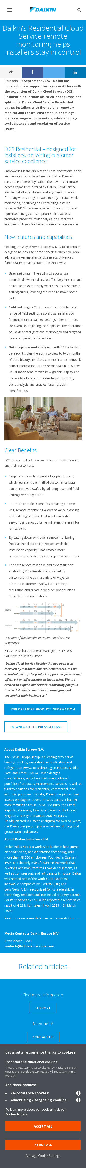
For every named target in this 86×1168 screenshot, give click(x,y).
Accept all (43, 1126)
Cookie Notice (16, 1114)
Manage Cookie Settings (43, 1156)
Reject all (43, 1144)
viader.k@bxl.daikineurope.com (29, 946)
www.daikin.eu (37, 918)
